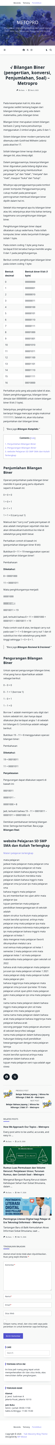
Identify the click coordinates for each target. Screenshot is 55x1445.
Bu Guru (21, 90)
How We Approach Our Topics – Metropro (26, 1126)
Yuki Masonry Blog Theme (36, 1434)
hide (33, 438)
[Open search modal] (51, 50)
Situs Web (9, 1313)
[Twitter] (28, 50)
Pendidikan (36, 3)
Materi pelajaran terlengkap (18, 853)
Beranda (17, 3)
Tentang (26, 3)
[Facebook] (24, 50)
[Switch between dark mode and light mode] (46, 50)
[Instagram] (31, 50)
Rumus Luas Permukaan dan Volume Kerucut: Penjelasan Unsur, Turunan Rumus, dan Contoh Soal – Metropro (24, 1171)
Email (8, 1305)
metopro (27, 22)
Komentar (10, 1265)
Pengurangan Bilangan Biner (20, 447)
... (12, 1135)
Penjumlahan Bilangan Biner (20, 443)
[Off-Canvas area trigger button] (4, 50)
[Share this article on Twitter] (15, 1077)
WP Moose (22, 1436)
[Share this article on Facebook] (6, 1077)
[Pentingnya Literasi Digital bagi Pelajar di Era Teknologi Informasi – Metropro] (27, 1206)
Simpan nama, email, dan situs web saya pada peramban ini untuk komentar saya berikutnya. (25, 1325)
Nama (8, 1296)
